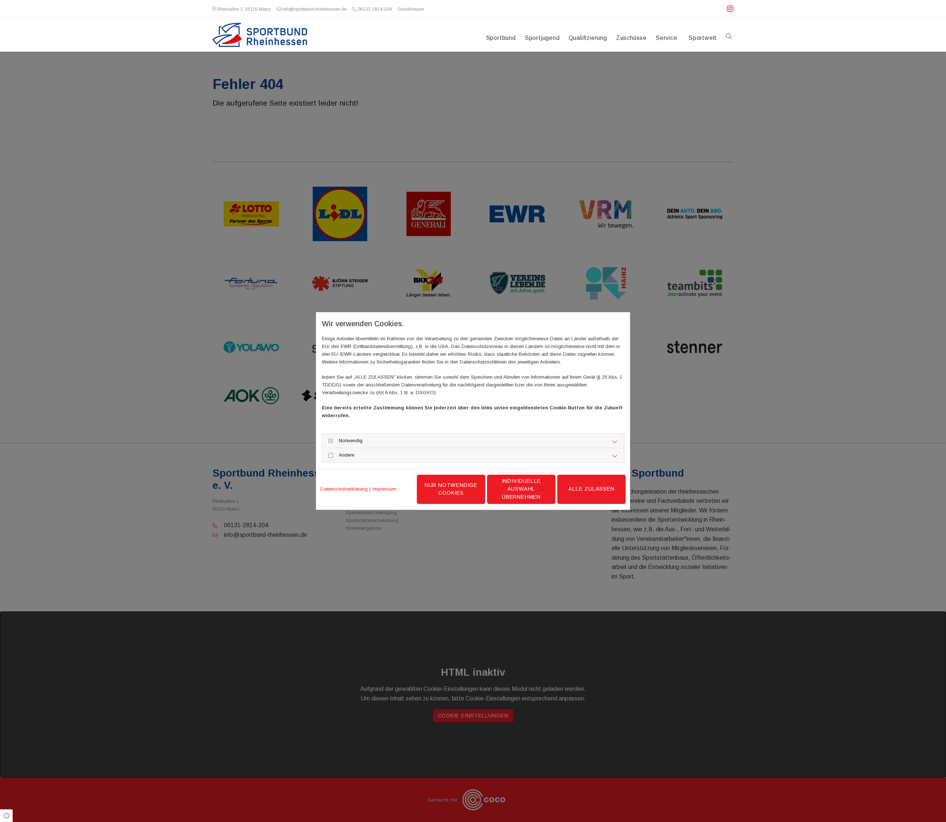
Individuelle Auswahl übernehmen (521, 489)
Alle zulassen (591, 489)
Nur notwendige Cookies (451, 489)
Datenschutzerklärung (344, 489)
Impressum (384, 489)
